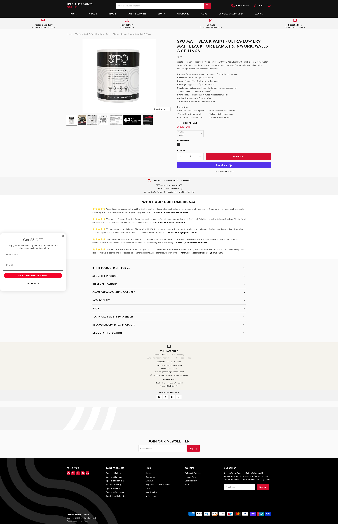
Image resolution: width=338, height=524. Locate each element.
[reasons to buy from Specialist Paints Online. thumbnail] (147, 120)
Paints (73, 13)
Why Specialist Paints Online (157, 484)
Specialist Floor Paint (115, 480)
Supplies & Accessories (231, 13)
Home (69, 34)
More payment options (224, 171)
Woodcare (183, 13)
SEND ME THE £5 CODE (33, 276)
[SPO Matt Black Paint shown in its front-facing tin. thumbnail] (71, 120)
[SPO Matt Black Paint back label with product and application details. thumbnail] (115, 120)
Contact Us (150, 477)
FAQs (147, 488)
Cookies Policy (191, 480)
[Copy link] (179, 397)
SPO (181, 56)
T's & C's (188, 484)
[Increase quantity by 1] (200, 156)
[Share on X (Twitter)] (165, 397)
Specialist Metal (113, 488)
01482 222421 (172, 369)
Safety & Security (137, 13)
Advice (259, 13)
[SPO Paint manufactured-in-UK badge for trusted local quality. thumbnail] (132, 120)
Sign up (193, 448)
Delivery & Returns (193, 473)
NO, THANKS (33, 284)
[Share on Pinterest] (172, 397)
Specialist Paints (113, 473)
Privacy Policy (191, 477)
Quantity (181, 150)
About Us (149, 480)
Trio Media (84, 521)
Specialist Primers (114, 477)
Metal (204, 13)
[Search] (207, 6)
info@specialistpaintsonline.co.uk (171, 372)
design (75, 521)
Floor (112, 13)
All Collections (151, 496)
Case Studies (151, 492)
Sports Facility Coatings (116, 496)
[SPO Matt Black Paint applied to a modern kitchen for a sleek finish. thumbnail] (82, 120)
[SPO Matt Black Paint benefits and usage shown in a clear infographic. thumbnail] (92, 120)
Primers (93, 13)
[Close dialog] (63, 236)
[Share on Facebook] (159, 397)
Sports (162, 13)
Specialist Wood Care (115, 492)
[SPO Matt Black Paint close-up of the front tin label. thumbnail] (103, 120)
